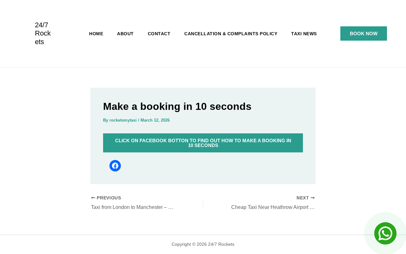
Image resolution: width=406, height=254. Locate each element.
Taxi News (304, 33)
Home (96, 33)
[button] (363, 33)
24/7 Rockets (43, 33)
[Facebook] (115, 165)
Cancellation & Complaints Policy (230, 33)
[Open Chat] (385, 233)
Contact (159, 33)
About (125, 33)
